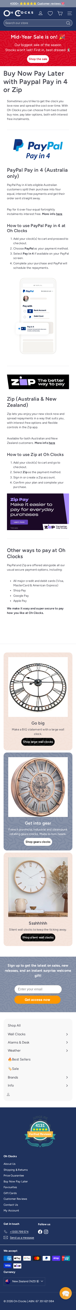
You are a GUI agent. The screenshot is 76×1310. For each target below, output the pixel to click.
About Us (10, 1163)
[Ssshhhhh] (38, 887)
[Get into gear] (38, 787)
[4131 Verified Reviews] (40, 1148)
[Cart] (60, 13)
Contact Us (11, 1204)
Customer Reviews (15, 1198)
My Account (11, 1210)
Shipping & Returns (16, 1169)
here (59, 214)
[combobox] (38, 23)
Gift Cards (10, 1193)
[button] (66, 1293)
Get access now (37, 999)
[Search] (68, 23)
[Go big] (38, 687)
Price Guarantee (14, 1175)
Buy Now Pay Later (16, 1181)
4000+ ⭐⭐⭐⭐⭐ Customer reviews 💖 (37, 3)
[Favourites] (50, 13)
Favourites (10, 1187)
